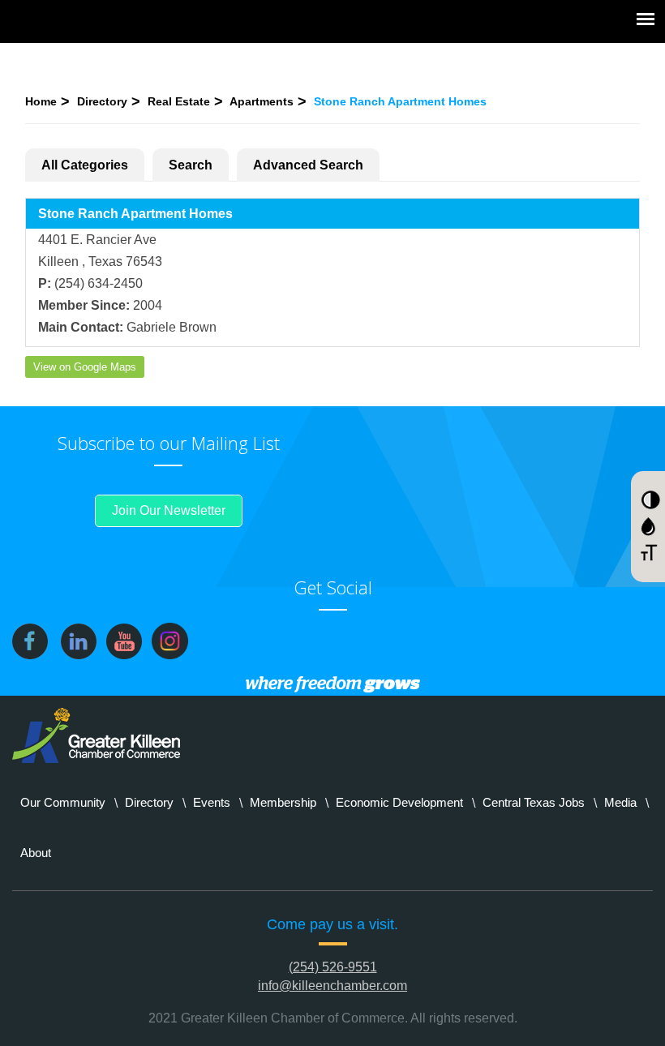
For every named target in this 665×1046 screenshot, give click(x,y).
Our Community (62, 802)
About (35, 853)
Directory (102, 101)
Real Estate (179, 101)
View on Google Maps (84, 367)
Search (190, 165)
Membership (283, 802)
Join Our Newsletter (168, 510)
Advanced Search (308, 165)
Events (211, 802)
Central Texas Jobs (534, 802)
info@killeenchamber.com (332, 985)
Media (620, 802)
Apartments (262, 101)
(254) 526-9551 (333, 967)
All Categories (84, 165)
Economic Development (399, 802)
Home (41, 101)
